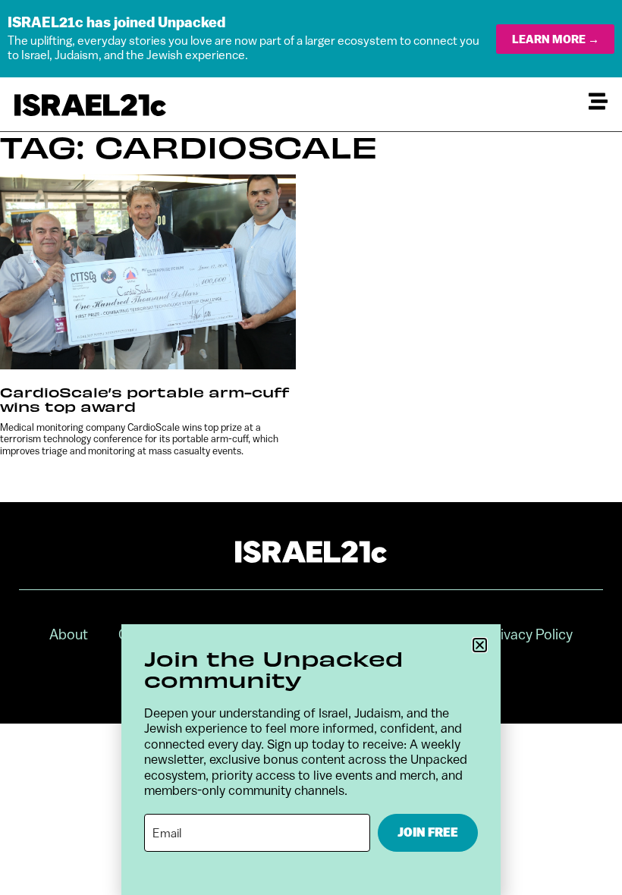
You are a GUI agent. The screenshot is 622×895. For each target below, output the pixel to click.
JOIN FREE (427, 832)
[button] (479, 645)
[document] (311, 447)
